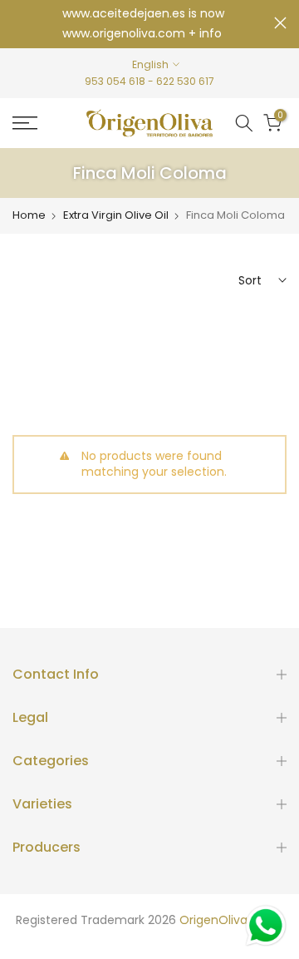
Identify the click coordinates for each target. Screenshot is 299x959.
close (280, 23)
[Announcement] (143, 24)
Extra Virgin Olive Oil (116, 215)
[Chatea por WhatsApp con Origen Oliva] (266, 925)
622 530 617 (185, 81)
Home (29, 215)
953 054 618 (115, 81)
